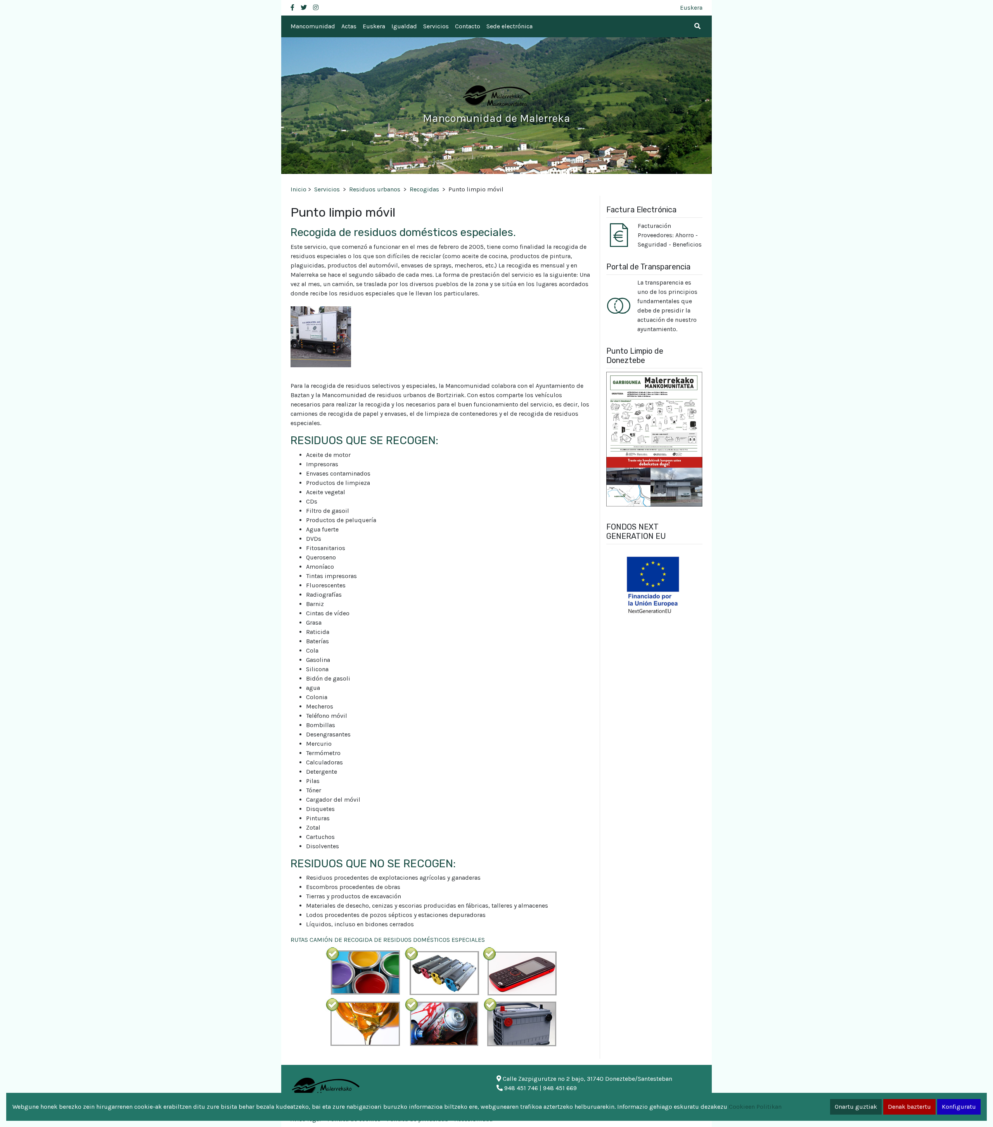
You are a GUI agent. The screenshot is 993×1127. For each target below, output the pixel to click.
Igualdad (404, 26)
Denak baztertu (909, 1106)
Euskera (691, 7)
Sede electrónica (509, 26)
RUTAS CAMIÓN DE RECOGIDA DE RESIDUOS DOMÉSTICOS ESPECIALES (388, 939)
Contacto (467, 26)
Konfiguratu (959, 1106)
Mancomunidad (313, 26)
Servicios (436, 26)
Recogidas (424, 189)
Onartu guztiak (856, 1106)
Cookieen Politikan (755, 1106)
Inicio (298, 189)
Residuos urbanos (374, 189)
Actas (348, 26)
